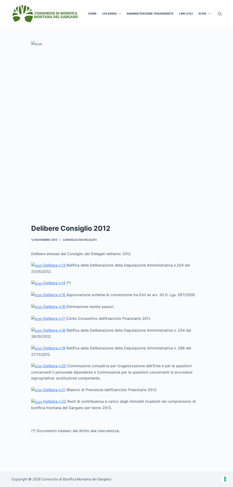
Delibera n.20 (54, 366)
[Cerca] (219, 13)
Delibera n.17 (54, 318)
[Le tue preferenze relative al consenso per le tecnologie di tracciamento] (225, 479)
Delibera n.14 (53, 283)
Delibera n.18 (53, 330)
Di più (202, 13)
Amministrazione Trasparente (150, 13)
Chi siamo (109, 13)
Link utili (186, 13)
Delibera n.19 (53, 348)
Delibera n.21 (54, 389)
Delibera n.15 (54, 294)
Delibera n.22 (54, 401)
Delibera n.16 (54, 306)
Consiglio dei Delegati (80, 239)
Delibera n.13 (54, 265)
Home (92, 13)
